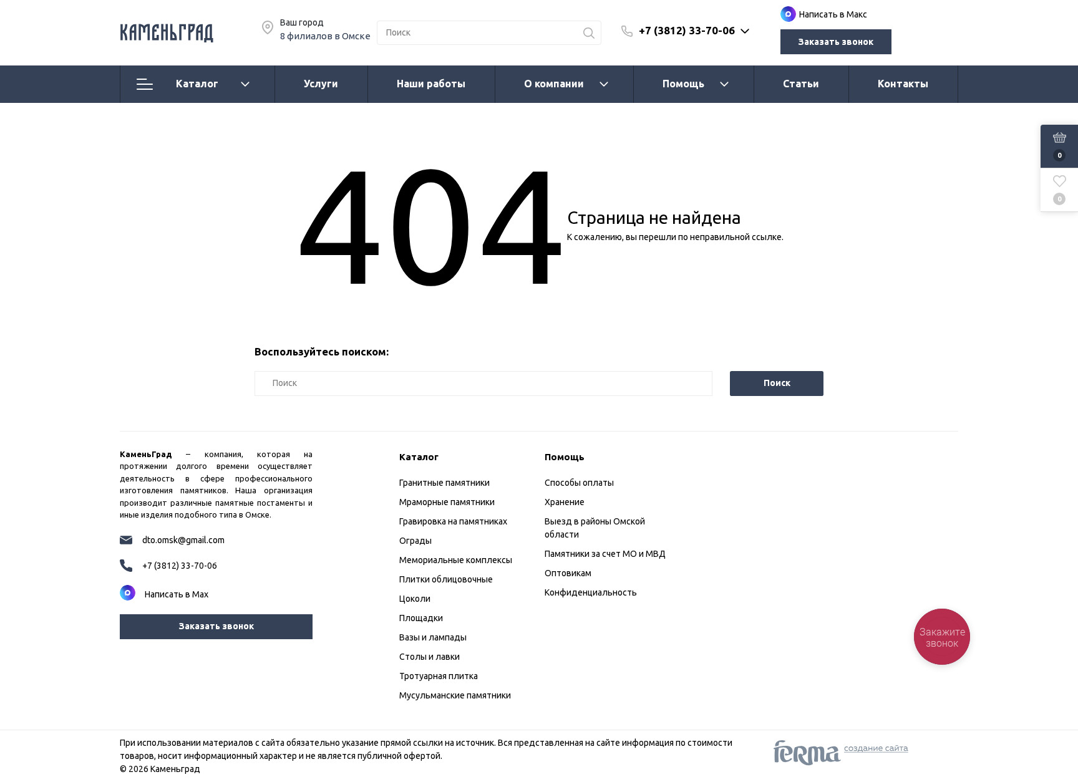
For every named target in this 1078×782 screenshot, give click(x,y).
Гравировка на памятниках (453, 521)
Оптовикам (568, 573)
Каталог (197, 83)
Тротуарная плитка (438, 676)
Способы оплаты (579, 483)
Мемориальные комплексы (455, 560)
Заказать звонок (836, 42)
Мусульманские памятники (455, 695)
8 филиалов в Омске (325, 36)
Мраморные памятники (447, 502)
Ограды (415, 541)
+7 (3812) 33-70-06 (687, 30)
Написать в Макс (833, 14)
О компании (554, 83)
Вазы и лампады (433, 637)
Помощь (683, 83)
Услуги (321, 83)
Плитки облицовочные (446, 579)
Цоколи (414, 599)
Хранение (565, 502)
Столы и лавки (429, 657)
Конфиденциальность (591, 592)
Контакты (903, 83)
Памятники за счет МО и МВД (605, 554)
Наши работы (431, 83)
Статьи (801, 83)
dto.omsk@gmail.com (183, 540)
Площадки (421, 618)
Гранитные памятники (444, 483)
